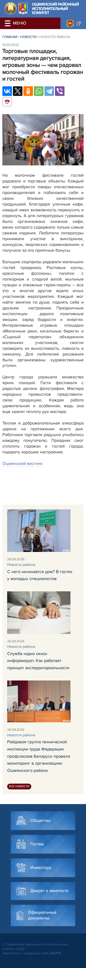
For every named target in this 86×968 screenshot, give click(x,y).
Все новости (19, 786)
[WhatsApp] (38, 91)
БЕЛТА (56, 953)
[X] (17, 91)
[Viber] (59, 91)
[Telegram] (49, 91)
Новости (28, 37)
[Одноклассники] (28, 91)
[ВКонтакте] (7, 91)
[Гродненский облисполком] (73, 23)
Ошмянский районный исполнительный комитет (55, 8)
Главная (9, 37)
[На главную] (10, 8)
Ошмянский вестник (22, 463)
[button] (8, 23)
